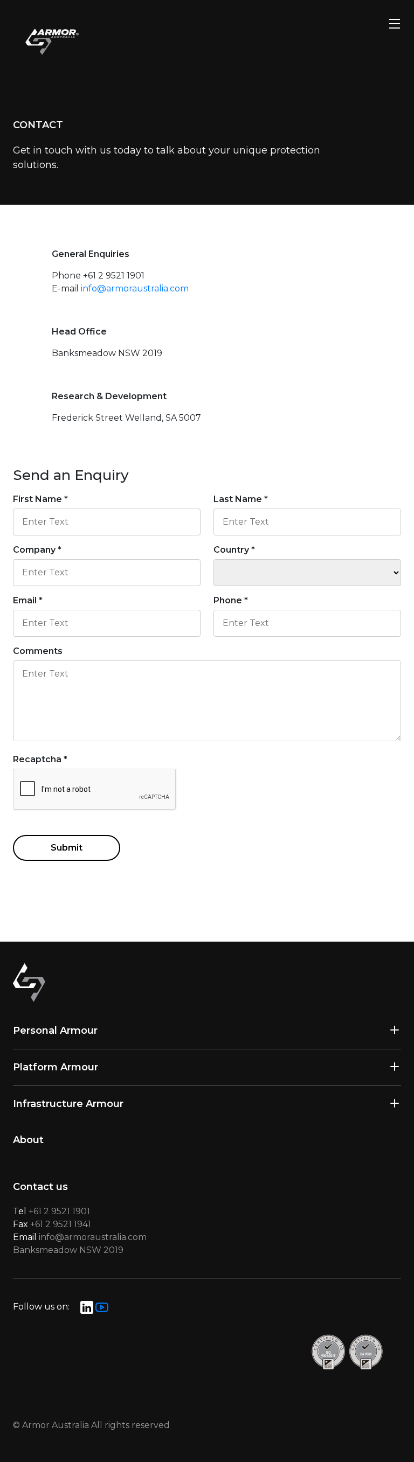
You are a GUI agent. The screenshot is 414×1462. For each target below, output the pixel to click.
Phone (230, 600)
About (28, 1140)
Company (37, 550)
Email (28, 600)
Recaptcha (40, 759)
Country (234, 550)
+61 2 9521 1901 (59, 1211)
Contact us (40, 1187)
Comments (38, 651)
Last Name (240, 499)
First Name (40, 499)
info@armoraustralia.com (135, 288)
